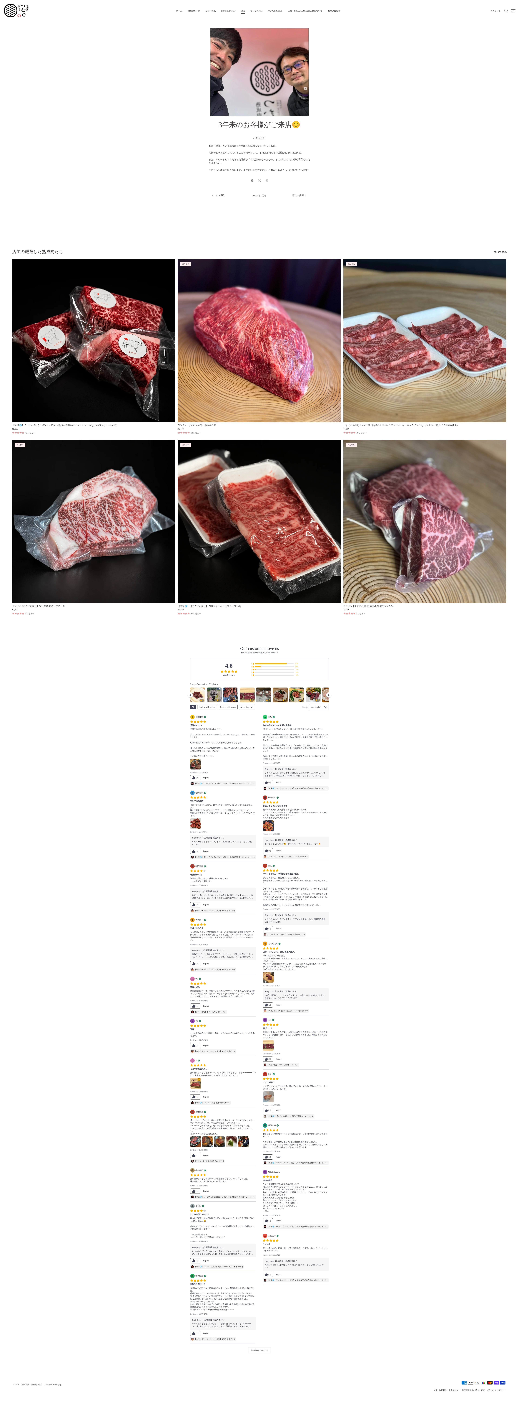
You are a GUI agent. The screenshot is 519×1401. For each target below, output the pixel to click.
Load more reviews (259, 1350)
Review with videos (207, 707)
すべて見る (500, 252)
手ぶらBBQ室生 (275, 11)
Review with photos (228, 707)
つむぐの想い (256, 11)
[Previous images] (190, 695)
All (193, 707)
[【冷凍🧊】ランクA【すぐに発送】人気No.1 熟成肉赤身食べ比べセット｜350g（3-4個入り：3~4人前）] (93, 340)
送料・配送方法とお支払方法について (305, 11)
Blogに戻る (259, 195)
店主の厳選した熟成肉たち (37, 251)
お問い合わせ (334, 11)
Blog (243, 11)
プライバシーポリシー (496, 1390)
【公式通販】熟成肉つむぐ (32, 1384)
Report (206, 778)
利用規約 (443, 1390)
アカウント (495, 11)
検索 (435, 1390)
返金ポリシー (454, 1390)
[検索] (506, 11)
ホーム (179, 11)
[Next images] (328, 695)
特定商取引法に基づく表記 (473, 1390)
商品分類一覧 (194, 11)
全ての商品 (211, 11)
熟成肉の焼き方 (228, 11)
